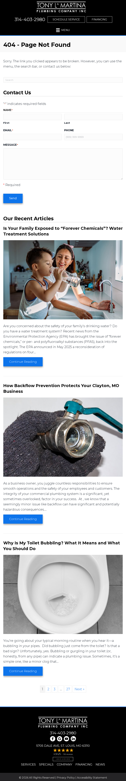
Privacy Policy (66, 777)
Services (28, 764)
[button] (66, 19)
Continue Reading (26, 362)
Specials (46, 764)
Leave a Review (63, 759)
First (6, 122)
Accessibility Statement (92, 777)
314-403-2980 (63, 733)
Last (67, 122)
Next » (79, 689)
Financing (83, 764)
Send (13, 198)
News (100, 764)
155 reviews (68, 754)
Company (64, 764)
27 (68, 689)
